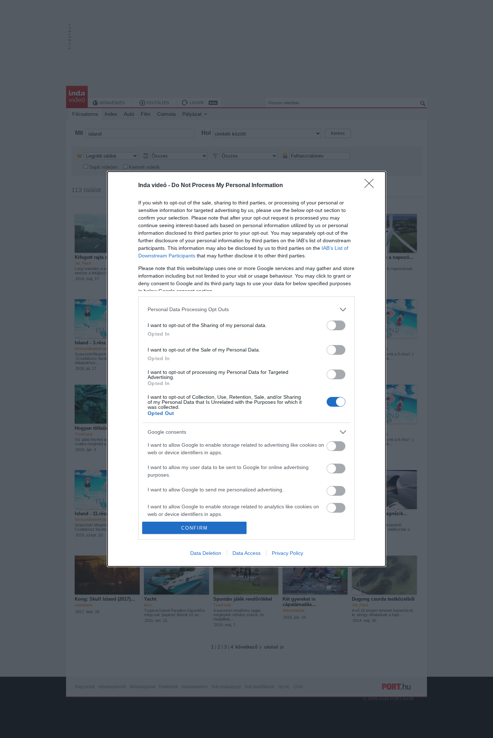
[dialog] (246, 369)
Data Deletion (205, 553)
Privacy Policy (287, 553)
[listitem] (246, 309)
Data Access (246, 553)
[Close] (371, 186)
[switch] (336, 325)
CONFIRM (194, 528)
